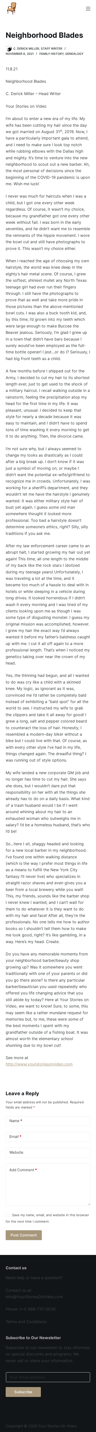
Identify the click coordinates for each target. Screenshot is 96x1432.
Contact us (16, 1290)
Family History (51, 54)
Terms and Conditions (26, 1321)
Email (15, 1136)
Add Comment (23, 1170)
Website (16, 1152)
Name (15, 1120)
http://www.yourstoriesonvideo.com (39, 1064)
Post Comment (24, 1235)
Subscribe (23, 1392)
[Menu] (88, 8)
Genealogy (74, 54)
